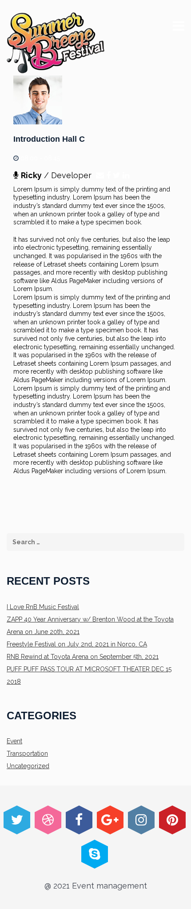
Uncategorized (28, 765)
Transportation (27, 753)
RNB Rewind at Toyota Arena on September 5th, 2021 (83, 656)
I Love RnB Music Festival (43, 606)
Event (14, 741)
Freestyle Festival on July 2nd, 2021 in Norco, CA (77, 644)
